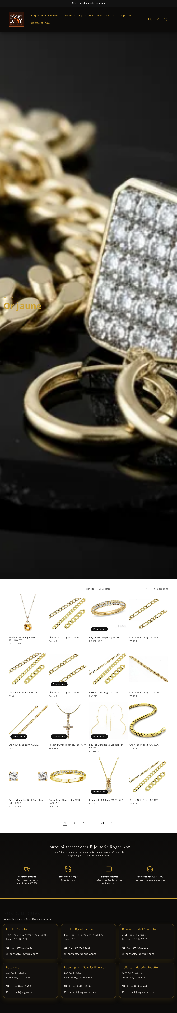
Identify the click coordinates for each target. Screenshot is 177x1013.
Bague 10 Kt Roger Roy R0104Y (104, 637)
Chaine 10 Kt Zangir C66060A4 (24, 692)
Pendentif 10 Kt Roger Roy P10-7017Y (67, 744)
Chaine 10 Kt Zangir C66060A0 (64, 637)
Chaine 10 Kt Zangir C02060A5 (144, 744)
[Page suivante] (112, 823)
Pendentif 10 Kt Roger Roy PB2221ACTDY (22, 639)
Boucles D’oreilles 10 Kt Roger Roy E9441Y (106, 746)
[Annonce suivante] (167, 3)
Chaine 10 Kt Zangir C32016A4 (144, 692)
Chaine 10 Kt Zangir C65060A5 (144, 637)
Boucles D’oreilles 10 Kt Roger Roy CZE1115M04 (26, 801)
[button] (46, 15)
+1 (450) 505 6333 (19, 947)
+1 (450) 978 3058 (77, 947)
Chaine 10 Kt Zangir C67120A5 (104, 692)
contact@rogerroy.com (22, 954)
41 (102, 823)
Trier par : (90, 588)
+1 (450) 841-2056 (77, 986)
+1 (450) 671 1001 (135, 947)
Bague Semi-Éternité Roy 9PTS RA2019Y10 (64, 801)
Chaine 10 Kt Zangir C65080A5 (64, 692)
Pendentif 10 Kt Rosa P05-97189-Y (106, 800)
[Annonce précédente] (10, 3)
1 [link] (65, 823)
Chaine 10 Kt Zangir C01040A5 (24, 744)
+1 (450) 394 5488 (135, 986)
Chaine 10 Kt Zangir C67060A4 (144, 800)
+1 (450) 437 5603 (19, 986)
